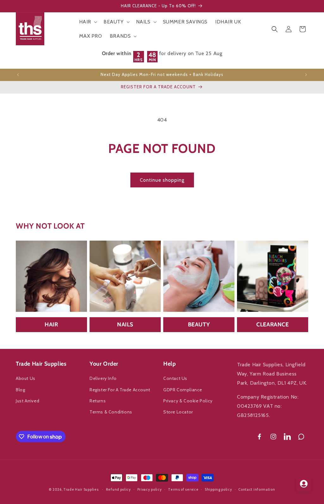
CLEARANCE (272, 324)
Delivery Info (103, 378)
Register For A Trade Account (120, 390)
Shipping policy (218, 489)
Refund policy (118, 489)
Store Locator (178, 412)
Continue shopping (162, 180)
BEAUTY (199, 324)
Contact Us (175, 378)
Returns (98, 401)
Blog (20, 390)
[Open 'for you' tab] (303, 483)
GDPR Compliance (182, 390)
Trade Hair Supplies (80, 489)
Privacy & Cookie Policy (188, 401)
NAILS (125, 324)
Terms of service (183, 489)
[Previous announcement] (18, 75)
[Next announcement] (306, 75)
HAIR (51, 324)
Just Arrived (27, 401)
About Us (25, 378)
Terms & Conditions (111, 412)
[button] (87, 22)
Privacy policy (149, 489)
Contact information (256, 489)
